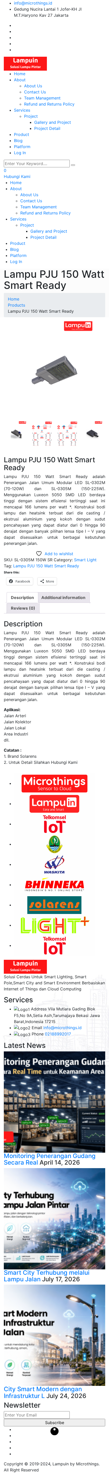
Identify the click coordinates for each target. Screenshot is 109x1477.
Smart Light (85, 559)
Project (31, 116)
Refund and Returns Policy (49, 104)
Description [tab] (22, 597)
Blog (18, 140)
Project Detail (47, 128)
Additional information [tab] (63, 597)
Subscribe (54, 1422)
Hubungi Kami (17, 176)
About (20, 79)
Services (22, 110)
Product (21, 134)
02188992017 (58, 1033)
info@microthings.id (33, 3)
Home (19, 73)
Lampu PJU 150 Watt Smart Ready (46, 565)
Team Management (42, 98)
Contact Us (35, 91)
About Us (33, 85)
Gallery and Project (52, 122)
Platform (22, 146)
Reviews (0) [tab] (23, 608)
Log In (20, 152)
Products (16, 305)
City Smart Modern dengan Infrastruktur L (43, 1392)
